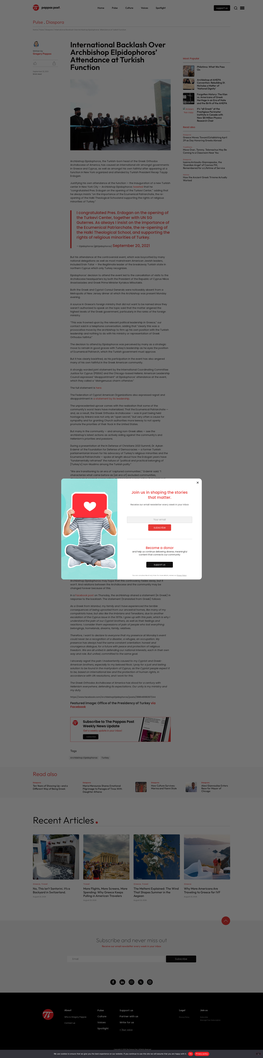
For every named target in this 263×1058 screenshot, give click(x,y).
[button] (197, 482)
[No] (258, 1054)
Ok (190, 1054)
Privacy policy (202, 1054)
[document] (131, 529)
